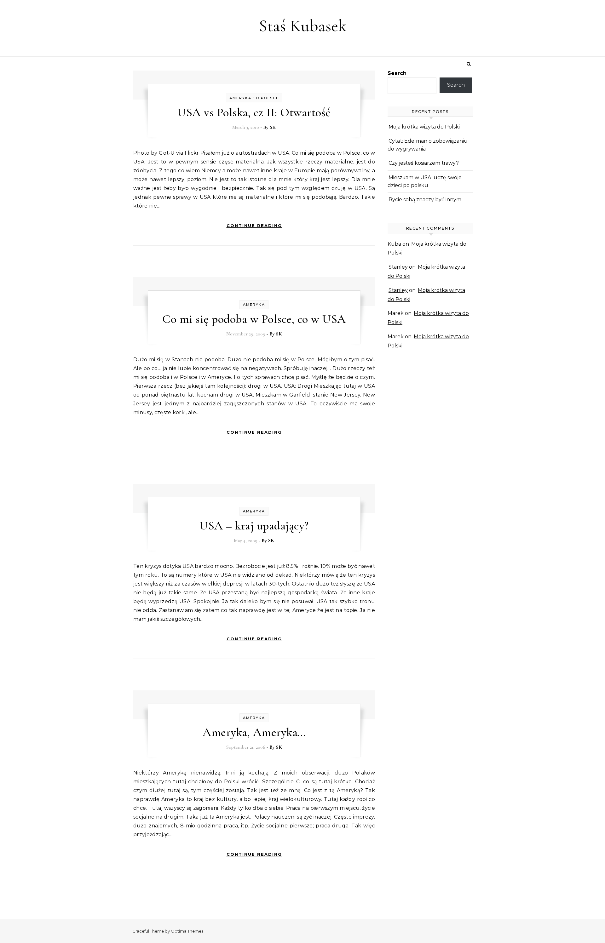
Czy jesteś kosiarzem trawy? (424, 163)
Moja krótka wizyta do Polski (424, 127)
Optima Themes (187, 931)
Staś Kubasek (303, 25)
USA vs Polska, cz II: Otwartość (254, 112)
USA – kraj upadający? (254, 525)
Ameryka (240, 98)
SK (273, 127)
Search (397, 73)
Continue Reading (254, 225)
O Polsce (267, 98)
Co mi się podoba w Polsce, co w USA (254, 319)
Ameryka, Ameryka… (254, 732)
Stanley (398, 267)
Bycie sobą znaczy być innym (425, 200)
